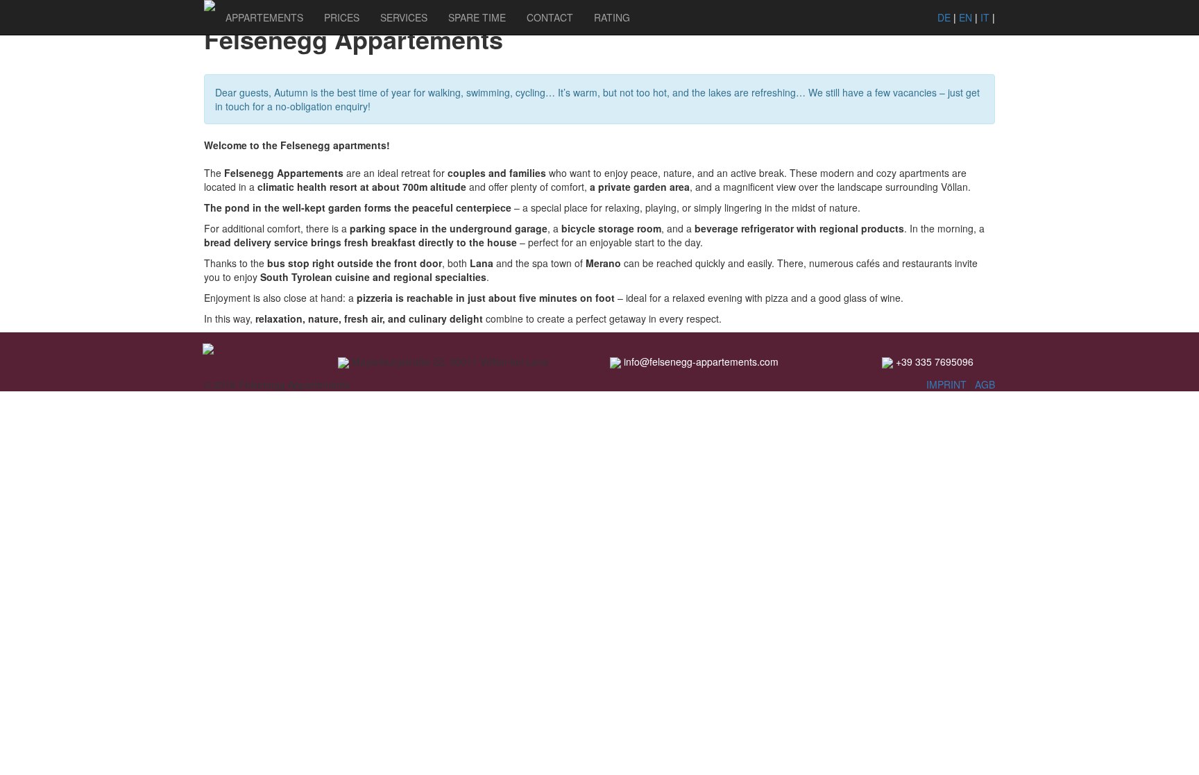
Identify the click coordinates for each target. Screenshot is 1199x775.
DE (944, 17)
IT (984, 17)
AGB (985, 384)
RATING (612, 17)
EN (965, 17)
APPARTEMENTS (264, 17)
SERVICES (403, 17)
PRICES (341, 17)
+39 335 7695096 (934, 361)
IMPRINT (947, 384)
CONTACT (550, 17)
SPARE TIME (477, 17)
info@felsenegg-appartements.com (701, 361)
